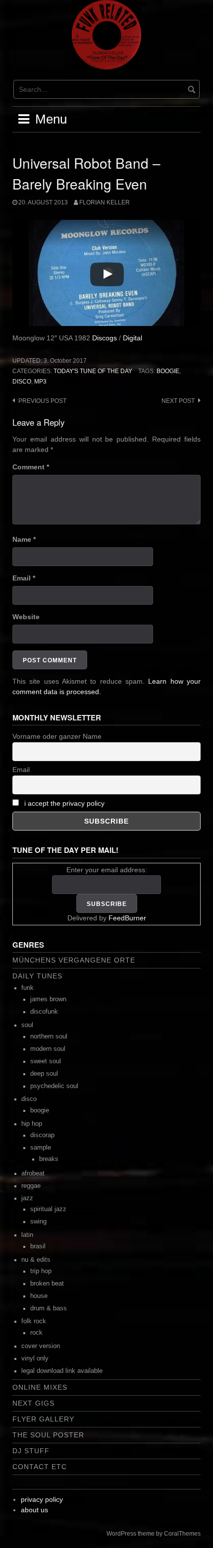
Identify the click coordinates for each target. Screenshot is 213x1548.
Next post (178, 400)
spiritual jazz (48, 1209)
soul (27, 1025)
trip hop (41, 1271)
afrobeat (33, 1173)
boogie (168, 371)
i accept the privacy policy (64, 803)
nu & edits (36, 1259)
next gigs (33, 1403)
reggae (31, 1185)
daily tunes (37, 976)
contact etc (39, 1467)
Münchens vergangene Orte (73, 960)
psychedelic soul (54, 1086)
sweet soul (45, 1061)
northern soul (48, 1036)
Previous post (42, 400)
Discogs (104, 338)
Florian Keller (104, 202)
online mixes (39, 1387)
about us (34, 1510)
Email (23, 578)
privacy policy (42, 1499)
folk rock (33, 1321)
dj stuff (31, 1451)
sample (40, 1147)
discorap (42, 1135)
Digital (132, 338)
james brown (48, 999)
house (39, 1295)
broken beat (47, 1283)
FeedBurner (127, 918)
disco (21, 381)
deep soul (44, 1073)
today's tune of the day (92, 371)
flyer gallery (43, 1419)
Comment (30, 467)
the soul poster (48, 1435)
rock (36, 1332)
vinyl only (35, 1358)
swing (38, 1221)
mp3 (40, 381)
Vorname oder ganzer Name (57, 736)
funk (27, 987)
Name (24, 539)
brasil (38, 1246)
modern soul (47, 1048)
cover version (40, 1346)
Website (26, 617)
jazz (27, 1198)
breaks (48, 1159)
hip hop (31, 1123)
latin (27, 1234)
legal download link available (62, 1370)
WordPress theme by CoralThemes (153, 1533)
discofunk (44, 1011)
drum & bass (48, 1308)
